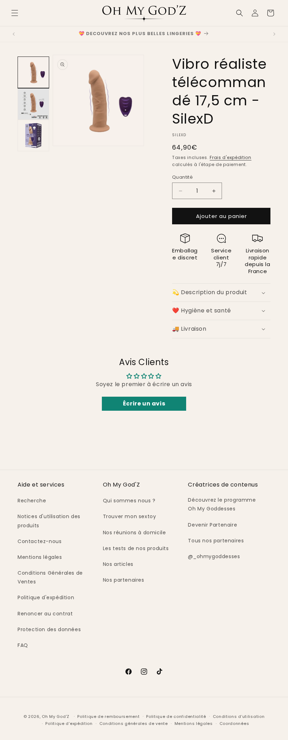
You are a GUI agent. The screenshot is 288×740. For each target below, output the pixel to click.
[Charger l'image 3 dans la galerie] (33, 135)
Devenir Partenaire (212, 524)
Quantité (182, 177)
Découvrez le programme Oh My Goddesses (222, 504)
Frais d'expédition (230, 157)
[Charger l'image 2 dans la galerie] (33, 104)
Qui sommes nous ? (129, 500)
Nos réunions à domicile (134, 532)
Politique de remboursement (108, 716)
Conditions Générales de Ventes (50, 577)
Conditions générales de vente (133, 723)
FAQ (23, 645)
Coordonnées (234, 723)
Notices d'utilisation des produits (49, 521)
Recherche (32, 500)
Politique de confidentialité (176, 716)
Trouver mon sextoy (129, 516)
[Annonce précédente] (13, 34)
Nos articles (118, 564)
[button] (14, 13)
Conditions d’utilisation (239, 716)
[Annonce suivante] (274, 34)
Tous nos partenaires (216, 540)
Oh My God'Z (56, 716)
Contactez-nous (39, 541)
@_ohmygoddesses (214, 556)
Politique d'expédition (46, 597)
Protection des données (49, 629)
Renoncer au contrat (45, 613)
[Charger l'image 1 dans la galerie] (33, 72)
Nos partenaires (123, 579)
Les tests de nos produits (136, 548)
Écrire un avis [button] (144, 403)
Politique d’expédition (68, 723)
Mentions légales (40, 557)
